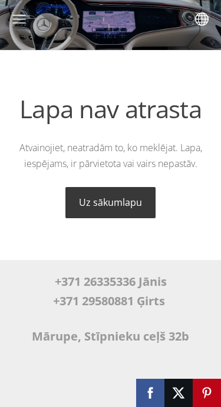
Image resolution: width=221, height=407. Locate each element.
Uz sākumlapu (110, 202)
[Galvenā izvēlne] (19, 19)
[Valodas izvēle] (202, 19)
